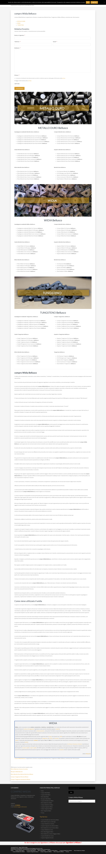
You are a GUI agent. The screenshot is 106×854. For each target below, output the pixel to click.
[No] (104, 2)
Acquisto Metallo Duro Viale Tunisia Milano (50, 819)
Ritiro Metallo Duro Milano (46, 802)
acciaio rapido (25, 747)
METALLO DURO (21, 21)
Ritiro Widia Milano (45, 796)
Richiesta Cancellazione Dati (26, 848)
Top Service (43, 817)
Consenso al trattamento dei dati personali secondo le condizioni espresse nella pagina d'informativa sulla (40, 78)
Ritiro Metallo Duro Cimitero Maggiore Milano (50, 833)
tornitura (69, 744)
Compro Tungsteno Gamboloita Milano (20, 779)
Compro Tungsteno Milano (46, 808)
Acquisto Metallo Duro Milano (47, 800)
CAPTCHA (16, 83)
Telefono (17, 41)
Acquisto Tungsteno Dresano (47, 837)
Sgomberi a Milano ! (74, 842)
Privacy (16, 75)
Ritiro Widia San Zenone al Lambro (19, 769)
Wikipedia (88, 753)
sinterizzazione (40, 731)
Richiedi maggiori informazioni (20, 806)
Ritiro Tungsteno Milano (46, 810)
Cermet (36, 740)
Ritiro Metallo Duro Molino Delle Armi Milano (22, 774)
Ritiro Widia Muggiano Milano (47, 831)
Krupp (50, 736)
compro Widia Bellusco (20, 758)
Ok (87, 2)
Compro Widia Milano (45, 792)
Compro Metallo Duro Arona (47, 829)
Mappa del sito (35, 848)
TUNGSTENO (20, 25)
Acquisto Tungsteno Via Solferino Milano (49, 825)
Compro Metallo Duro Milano (47, 804)
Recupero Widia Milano (46, 798)
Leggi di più (94, 2)
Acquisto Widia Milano (45, 794)
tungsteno (44, 738)
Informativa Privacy (15, 848)
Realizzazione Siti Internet (16, 849)
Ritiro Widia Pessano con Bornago (48, 821)
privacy (63, 78)
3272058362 (17, 805)
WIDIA (18, 23)
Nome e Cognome (19, 35)
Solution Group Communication (43, 849)
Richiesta (17, 48)
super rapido (33, 747)
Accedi (40, 848)
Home (42, 790)
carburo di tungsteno (29, 729)
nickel (16, 740)
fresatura (75, 744)
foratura (80, 744)
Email (55, 41)
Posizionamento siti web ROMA (29, 849)
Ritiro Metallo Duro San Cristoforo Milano (49, 827)
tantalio (57, 738)
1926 (61, 736)
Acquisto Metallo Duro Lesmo (47, 835)
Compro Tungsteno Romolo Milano (19, 777)
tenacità (61, 749)
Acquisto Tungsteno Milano (47, 806)
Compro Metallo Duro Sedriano (47, 823)
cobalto (58, 729)
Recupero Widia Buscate (17, 771)
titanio (50, 738)
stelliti (26, 742)
